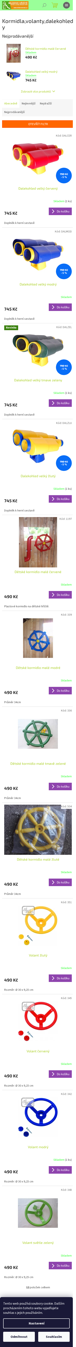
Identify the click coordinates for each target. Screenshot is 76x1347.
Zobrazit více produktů (36, 91)
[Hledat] (44, 5)
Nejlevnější (28, 103)
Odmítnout (19, 1336)
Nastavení (36, 1323)
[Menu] (66, 5)
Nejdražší (46, 103)
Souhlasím (54, 1336)
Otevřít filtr (38, 124)
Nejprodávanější (14, 112)
